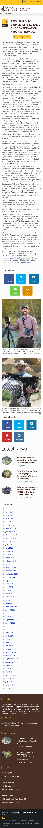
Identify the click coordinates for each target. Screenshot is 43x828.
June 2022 (9, 629)
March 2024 (10, 594)
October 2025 (11, 538)
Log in (4, 818)
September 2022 (12, 620)
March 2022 (10, 639)
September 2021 (12, 659)
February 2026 (11, 528)
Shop (37, 823)
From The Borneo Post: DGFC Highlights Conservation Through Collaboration (27, 475)
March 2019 (10, 688)
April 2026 (9, 522)
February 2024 (11, 597)
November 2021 (12, 652)
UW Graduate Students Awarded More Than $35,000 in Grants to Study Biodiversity (27, 491)
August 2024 (10, 577)
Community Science (26, 821)
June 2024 (9, 584)
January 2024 (10, 600)
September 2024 (12, 574)
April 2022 (9, 636)
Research (13, 821)
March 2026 (10, 525)
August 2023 (10, 610)
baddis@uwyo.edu (26, 262)
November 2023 (12, 607)
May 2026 (9, 518)
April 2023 (9, 616)
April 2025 (9, 554)
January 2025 (10, 564)
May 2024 (9, 587)
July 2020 (9, 682)
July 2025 (9, 545)
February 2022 (11, 642)
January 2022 (10, 646)
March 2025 (10, 558)
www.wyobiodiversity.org (14, 258)
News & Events (27, 823)
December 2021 (11, 649)
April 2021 (9, 669)
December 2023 (11, 603)
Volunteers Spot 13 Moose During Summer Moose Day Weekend (27, 460)
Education (6, 823)
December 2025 (11, 535)
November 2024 (12, 567)
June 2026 (9, 515)
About (4, 821)
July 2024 (9, 580)
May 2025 (9, 551)
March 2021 (10, 672)
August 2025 (10, 541)
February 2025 (11, 561)
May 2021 (9, 665)
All (6, 509)
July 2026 (9, 512)
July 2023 (9, 613)
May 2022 (9, 633)
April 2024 (9, 590)
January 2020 (10, 685)
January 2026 (10, 532)
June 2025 (9, 548)
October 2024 (11, 571)
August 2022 (10, 623)
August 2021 (10, 662)
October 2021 (11, 656)
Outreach (16, 823)
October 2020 (11, 675)
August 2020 (10, 678)
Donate (5, 825)
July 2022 (9, 626)
